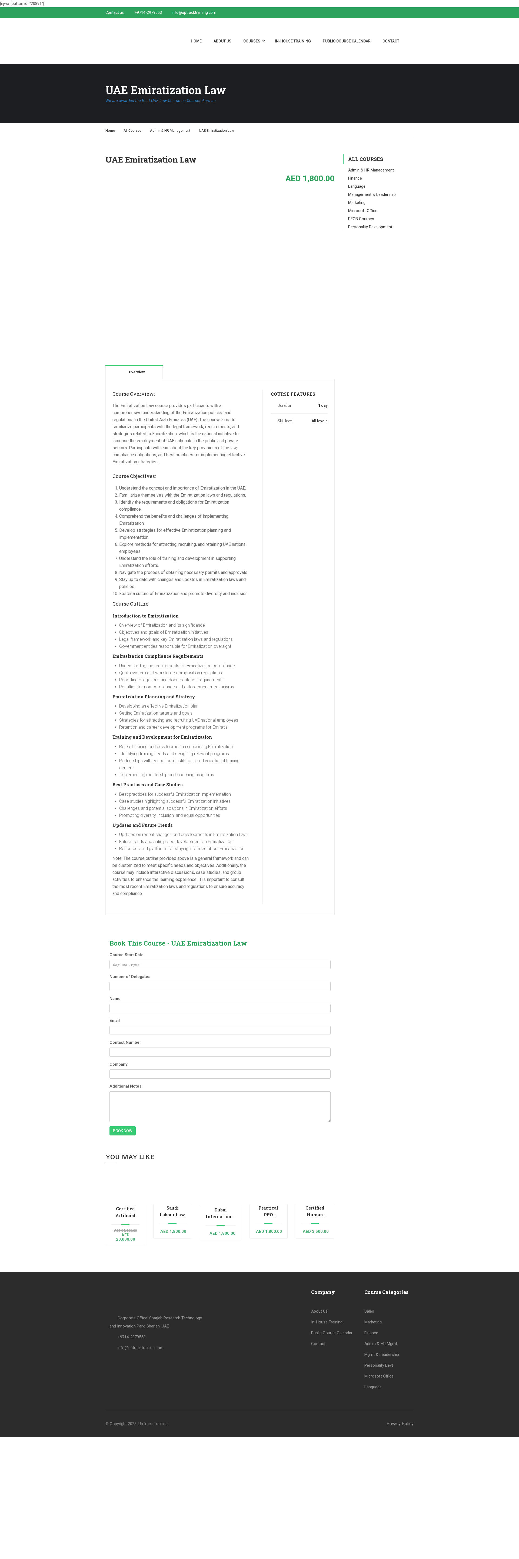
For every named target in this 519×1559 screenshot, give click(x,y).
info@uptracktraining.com (194, 12)
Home (196, 41)
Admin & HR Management (170, 130)
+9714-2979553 (148, 12)
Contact (390, 41)
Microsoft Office (362, 210)
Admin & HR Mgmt (380, 1343)
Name (115, 998)
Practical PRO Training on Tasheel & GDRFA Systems (268, 1211)
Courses (251, 41)
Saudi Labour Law (172, 1211)
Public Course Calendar (347, 41)
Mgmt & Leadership (381, 1354)
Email (114, 1020)
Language (356, 186)
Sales (369, 1311)
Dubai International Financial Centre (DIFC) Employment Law (220, 1213)
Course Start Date (126, 954)
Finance (355, 178)
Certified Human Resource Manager (315, 1211)
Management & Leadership (372, 194)
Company (118, 1064)
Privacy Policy (400, 1423)
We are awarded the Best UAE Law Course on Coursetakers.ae (160, 100)
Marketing (356, 202)
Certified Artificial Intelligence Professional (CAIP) (125, 1212)
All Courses (132, 130)
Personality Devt (378, 1365)
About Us (222, 41)
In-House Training (293, 41)
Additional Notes (125, 1086)
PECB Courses (361, 218)
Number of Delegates (129, 976)
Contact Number (125, 1042)
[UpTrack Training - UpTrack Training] (129, 41)
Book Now (122, 1131)
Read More (125, 1187)
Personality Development (370, 226)
